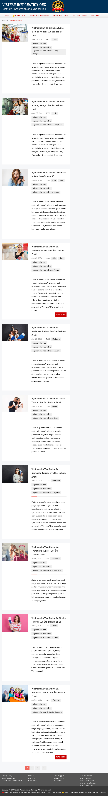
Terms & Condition (8, 778)
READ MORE (58, 89)
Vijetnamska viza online (42, 47)
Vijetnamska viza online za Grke (45, 418)
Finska (54, 626)
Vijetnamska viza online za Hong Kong (47, 125)
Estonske (56, 700)
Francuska (55, 559)
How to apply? (59, 776)
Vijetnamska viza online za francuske (47, 570)
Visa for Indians (85, 778)
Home (4, 21)
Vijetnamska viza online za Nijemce (46, 492)
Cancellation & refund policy (12, 781)
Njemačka (56, 481)
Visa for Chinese (86, 776)
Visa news (31, 778)
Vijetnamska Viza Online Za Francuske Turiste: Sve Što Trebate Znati (44, 551)
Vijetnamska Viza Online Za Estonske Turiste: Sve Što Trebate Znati (48, 693)
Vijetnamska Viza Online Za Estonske (47, 712)
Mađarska (56, 339)
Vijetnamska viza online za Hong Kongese (45, 52)
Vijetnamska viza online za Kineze (46, 192)
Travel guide (32, 781)
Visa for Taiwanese (87, 781)
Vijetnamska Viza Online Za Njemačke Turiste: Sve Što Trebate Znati (48, 473)
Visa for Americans (86, 785)
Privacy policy (7, 776)
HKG (55, 39)
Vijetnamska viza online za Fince (45, 638)
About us (31, 776)
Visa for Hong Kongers (88, 783)
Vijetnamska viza (39, 43)
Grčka (54, 406)
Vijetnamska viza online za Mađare (46, 351)
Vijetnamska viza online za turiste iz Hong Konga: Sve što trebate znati (48, 32)
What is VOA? (59, 778)
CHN (54, 180)
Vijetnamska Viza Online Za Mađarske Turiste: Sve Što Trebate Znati (48, 331)
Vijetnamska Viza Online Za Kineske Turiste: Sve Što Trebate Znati (47, 250)
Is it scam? (58, 781)
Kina (61, 180)
